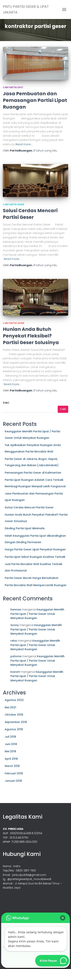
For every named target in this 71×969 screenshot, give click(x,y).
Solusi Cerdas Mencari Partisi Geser (30, 214)
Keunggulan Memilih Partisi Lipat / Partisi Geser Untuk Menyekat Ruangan (37, 614)
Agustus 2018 (14, 729)
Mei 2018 (10, 751)
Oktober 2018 (14, 715)
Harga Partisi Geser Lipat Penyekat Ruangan (35, 549)
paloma (15, 656)
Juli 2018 (10, 737)
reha (13, 641)
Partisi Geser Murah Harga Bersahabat (31, 578)
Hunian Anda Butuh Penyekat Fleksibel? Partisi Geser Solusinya (31, 336)
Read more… (24, 144)
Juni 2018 (11, 744)
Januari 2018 (13, 781)
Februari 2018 (14, 773)
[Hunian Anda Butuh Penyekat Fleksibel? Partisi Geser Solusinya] (35, 297)
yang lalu (45, 150)
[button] (62, 918)
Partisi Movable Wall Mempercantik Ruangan (35, 585)
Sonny (14, 625)
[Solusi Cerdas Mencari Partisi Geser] (35, 180)
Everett (15, 672)
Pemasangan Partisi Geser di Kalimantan (33, 473)
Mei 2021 (10, 707)
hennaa (15, 609)
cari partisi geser (13, 204)
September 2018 (16, 722)
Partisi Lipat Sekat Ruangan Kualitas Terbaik (35, 557)
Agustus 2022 (14, 700)
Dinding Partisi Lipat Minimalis (25, 528)
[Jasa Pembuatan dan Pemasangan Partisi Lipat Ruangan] (35, 63)
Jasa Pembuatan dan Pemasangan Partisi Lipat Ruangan (35, 100)
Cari (6, 403)
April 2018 (11, 759)
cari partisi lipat (13, 87)
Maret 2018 (12, 766)
